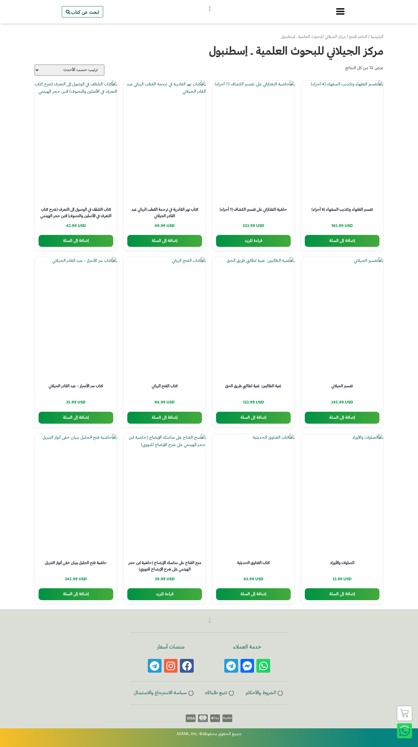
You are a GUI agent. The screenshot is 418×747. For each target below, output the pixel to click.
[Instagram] (171, 666)
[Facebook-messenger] (247, 666)
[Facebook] (187, 666)
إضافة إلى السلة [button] (342, 241)
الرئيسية (377, 37)
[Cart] (404, 713)
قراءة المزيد (253, 241)
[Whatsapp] (263, 666)
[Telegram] (231, 666)
